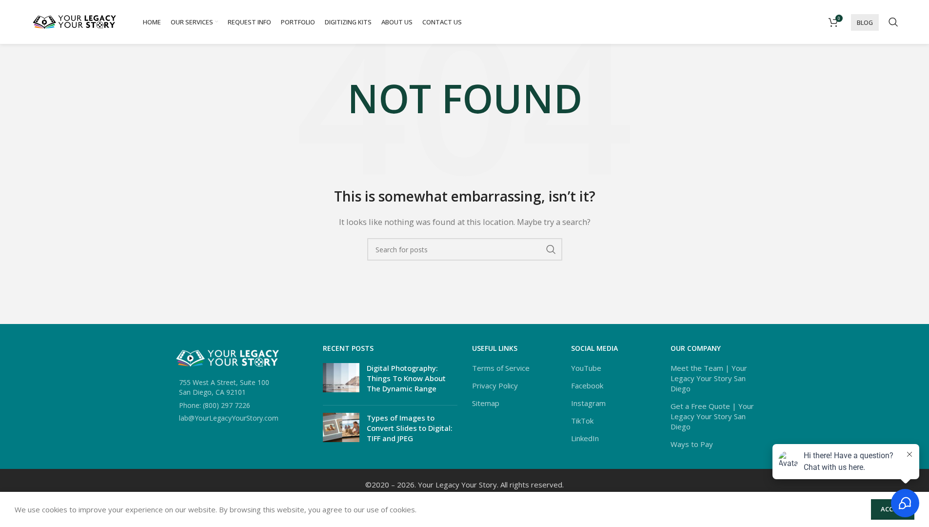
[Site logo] (75, 21)
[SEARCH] (551, 249)
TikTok (582, 421)
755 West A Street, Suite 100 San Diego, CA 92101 (224, 387)
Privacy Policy (495, 385)
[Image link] (227, 357)
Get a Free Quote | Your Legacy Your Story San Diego (712, 416)
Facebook (587, 385)
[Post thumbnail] (341, 380)
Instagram (588, 403)
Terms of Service (501, 368)
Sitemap (485, 403)
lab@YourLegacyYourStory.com (228, 418)
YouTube (586, 368)
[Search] (893, 22)
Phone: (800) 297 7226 (214, 405)
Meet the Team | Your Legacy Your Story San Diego (709, 378)
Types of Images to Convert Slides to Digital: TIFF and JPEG (410, 428)
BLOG (865, 22)
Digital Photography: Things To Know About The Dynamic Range (406, 378)
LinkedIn (585, 438)
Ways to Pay (692, 444)
